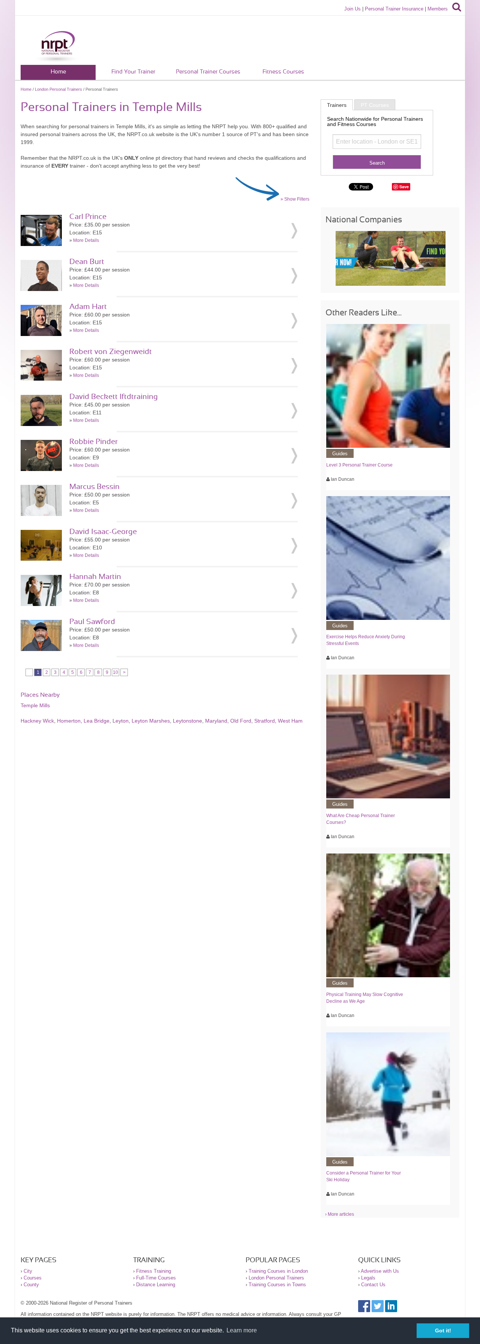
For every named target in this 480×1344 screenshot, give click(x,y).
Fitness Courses (283, 72)
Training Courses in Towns (277, 1284)
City (28, 1271)
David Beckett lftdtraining (113, 396)
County (31, 1284)
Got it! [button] (443, 1331)
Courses (33, 1278)
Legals (368, 1278)
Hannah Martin (95, 576)
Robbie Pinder (93, 442)
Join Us (352, 9)
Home (58, 72)
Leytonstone (187, 721)
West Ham (290, 721)
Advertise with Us (380, 1271)
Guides (340, 453)
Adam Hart (88, 306)
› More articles (339, 1214)
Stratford (264, 721)
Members (438, 9)
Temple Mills (35, 705)
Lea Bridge (97, 721)
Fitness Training (153, 1271)
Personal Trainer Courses (208, 72)
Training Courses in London (278, 1271)
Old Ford (240, 721)
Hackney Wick (37, 721)
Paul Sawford (92, 622)
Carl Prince (87, 216)
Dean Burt (86, 262)
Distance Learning (155, 1284)
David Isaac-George (103, 532)
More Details (86, 240)
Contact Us (373, 1284)
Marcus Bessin (94, 486)
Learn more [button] (241, 1330)
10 (115, 672)
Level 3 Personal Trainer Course (359, 465)
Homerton (69, 721)
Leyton (120, 721)
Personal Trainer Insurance (394, 9)
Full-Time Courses (156, 1278)
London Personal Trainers (58, 89)
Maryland (216, 721)
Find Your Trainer (133, 72)
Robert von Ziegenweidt (110, 352)
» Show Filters (294, 199)
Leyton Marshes (151, 721)
